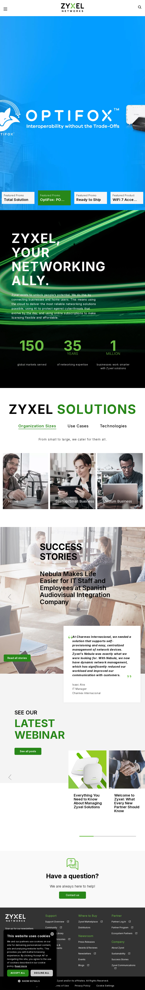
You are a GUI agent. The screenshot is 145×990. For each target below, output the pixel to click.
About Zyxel (118, 947)
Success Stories (120, 959)
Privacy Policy (83, 985)
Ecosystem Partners (122, 933)
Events (81, 959)
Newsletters (84, 953)
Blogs (81, 965)
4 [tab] (129, 836)
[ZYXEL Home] (15, 917)
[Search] (139, 7)
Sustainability (118, 953)
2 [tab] (101, 836)
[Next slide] (134, 596)
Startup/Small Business (27, 501)
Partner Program (120, 927)
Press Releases (86, 942)
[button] (30, 981)
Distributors (84, 927)
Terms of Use (61, 985)
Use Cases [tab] (78, 426)
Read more (21, 966)
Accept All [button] (18, 973)
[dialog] (30, 958)
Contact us (72, 895)
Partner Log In (119, 921)
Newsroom (85, 936)
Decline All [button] (41, 973)
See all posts (28, 751)
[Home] (72, 7)
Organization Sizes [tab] (37, 426)
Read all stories (17, 657)
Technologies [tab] (113, 426)
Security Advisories (55, 939)
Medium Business (70, 468)
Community (51, 927)
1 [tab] (86, 836)
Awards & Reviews (87, 947)
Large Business (115, 468)
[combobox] (52, 934)
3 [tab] (115, 836)
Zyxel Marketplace (88, 921)
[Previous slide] (11, 596)
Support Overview (54, 921)
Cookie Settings (105, 985)
